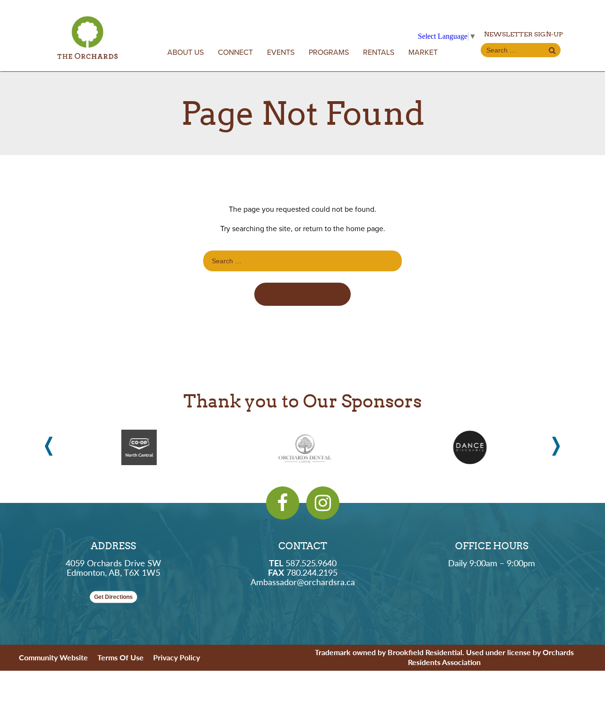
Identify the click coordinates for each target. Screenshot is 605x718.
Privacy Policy (176, 657)
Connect (235, 52)
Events (280, 52)
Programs (329, 52)
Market (423, 52)
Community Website (53, 657)
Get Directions (113, 597)
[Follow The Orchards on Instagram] (322, 502)
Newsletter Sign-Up (523, 34)
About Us (185, 52)
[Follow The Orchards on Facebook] (282, 502)
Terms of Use (120, 657)
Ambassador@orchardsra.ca (303, 582)
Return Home (302, 294)
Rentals (378, 52)
